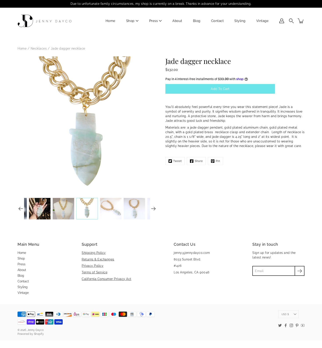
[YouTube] (302, 325)
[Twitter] (280, 325)
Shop (130, 21)
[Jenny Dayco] (45, 21)
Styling (240, 21)
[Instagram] (291, 325)
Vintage (262, 21)
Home (110, 21)
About (177, 21)
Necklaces (39, 48)
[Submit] (299, 271)
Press (153, 21)
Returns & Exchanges (98, 259)
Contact (217, 21)
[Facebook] (285, 325)
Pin (218, 161)
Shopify (39, 333)
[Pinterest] (297, 325)
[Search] (291, 20)
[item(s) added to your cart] (300, 20)
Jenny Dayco (35, 330)
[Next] (153, 208)
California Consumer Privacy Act (106, 279)
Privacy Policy (92, 265)
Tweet (177, 161)
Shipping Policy (94, 253)
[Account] (281, 20)
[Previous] (21, 208)
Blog (196, 21)
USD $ (285, 314)
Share (199, 161)
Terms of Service (94, 272)
